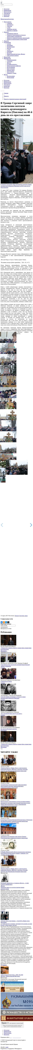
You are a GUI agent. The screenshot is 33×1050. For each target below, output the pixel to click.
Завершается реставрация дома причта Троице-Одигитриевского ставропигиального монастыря (14, 837)
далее (6, 1047)
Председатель (7, 12)
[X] (8, 622)
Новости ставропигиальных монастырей (18, 38)
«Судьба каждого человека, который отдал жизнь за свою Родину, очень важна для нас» (16, 924)
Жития (9, 63)
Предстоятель (7, 21)
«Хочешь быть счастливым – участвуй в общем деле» (15, 921)
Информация (7, 10)
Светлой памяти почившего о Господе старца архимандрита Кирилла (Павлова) (13, 697)
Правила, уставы (11, 73)
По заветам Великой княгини (9, 729)
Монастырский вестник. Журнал (16, 54)
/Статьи (3, 667)
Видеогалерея (11, 76)
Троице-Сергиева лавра (21, 615)
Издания (9, 52)
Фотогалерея (10, 77)
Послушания (10, 71)
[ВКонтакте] (2, 622)
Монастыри (7, 57)
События (9, 23)
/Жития (3, 886)
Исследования (11, 67)
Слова (8, 27)
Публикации (7, 42)
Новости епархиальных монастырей (17, 39)
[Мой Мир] (6, 622)
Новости (6, 32)
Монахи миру (11, 70)
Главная (6, 93)
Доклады (9, 26)
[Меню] (1, 3)
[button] (31, 525)
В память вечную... (12, 64)
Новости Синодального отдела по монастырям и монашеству (16, 35)
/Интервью (4, 651)
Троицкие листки (12, 29)
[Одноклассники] (4, 622)
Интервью (10, 45)
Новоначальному (11, 60)
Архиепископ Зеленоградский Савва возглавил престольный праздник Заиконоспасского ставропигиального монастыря (14, 786)
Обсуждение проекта (13, 55)
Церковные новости (12, 33)
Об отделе (6, 9)
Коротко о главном (12, 30)
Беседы (9, 48)
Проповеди (10, 24)
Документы (7, 13)
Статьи (9, 44)
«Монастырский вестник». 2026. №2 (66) (12, 975)
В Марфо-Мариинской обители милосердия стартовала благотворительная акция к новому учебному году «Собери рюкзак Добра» (16, 853)
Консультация (11, 68)
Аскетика (9, 61)
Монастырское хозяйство (14, 66)
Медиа (5, 74)
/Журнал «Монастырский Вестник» (10, 976)
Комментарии (11, 46)
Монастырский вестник (7, 19)
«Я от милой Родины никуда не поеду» (11, 713)
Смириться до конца (6, 681)
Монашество (7, 58)
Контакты (6, 16)
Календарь (7, 14)
